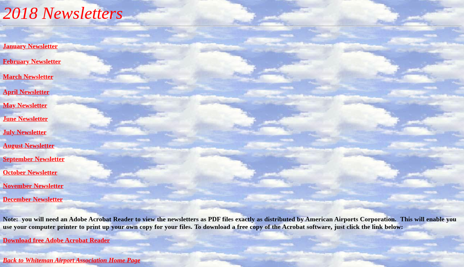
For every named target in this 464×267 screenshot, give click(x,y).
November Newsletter (33, 185)
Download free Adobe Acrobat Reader (56, 240)
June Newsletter (25, 118)
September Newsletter (34, 159)
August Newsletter (28, 145)
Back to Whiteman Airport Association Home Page (71, 260)
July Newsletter (24, 132)
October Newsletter (30, 172)
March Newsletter (28, 76)
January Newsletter (30, 46)
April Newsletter (26, 91)
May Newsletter (25, 105)
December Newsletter (33, 199)
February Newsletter (32, 61)
